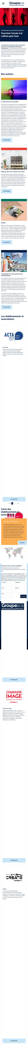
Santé (17, 617)
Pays (3, 593)
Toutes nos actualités (11, 631)
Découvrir (22, 542)
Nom (3, 588)
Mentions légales (6, 645)
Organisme (17, 582)
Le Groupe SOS (4, 611)
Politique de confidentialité (16, 645)
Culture (17, 621)
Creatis (4, 891)
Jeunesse (18, 611)
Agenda (18, 631)
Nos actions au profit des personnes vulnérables (5, 615)
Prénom (17, 588)
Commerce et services (21, 619)
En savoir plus (6, 140)
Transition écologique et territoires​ (21, 623)
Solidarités (18, 615)
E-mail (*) (4, 582)
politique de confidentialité (19, 580)
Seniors (17, 613)
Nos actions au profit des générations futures (6, 619)
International (19, 626)
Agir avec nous (4, 624)
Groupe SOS (17, 643)
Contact (3, 631)
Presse (22, 631)
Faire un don (3, 628)
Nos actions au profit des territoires (5, 622)
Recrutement (4, 626)
